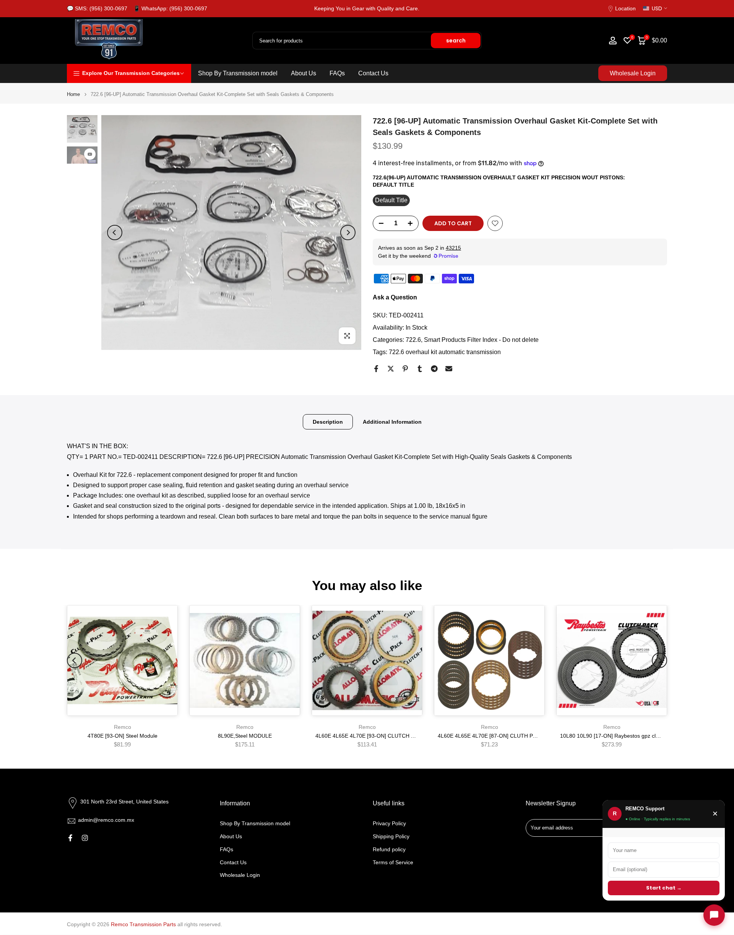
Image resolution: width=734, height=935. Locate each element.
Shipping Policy (391, 836)
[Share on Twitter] (390, 368)
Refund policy (389, 849)
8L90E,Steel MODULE (245, 736)
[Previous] (114, 232)
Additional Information (392, 421)
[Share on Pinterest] (405, 368)
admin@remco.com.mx (106, 820)
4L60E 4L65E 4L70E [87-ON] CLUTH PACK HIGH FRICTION (511, 736)
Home (73, 94)
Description (328, 421)
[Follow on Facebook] (70, 837)
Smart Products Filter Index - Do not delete (481, 340)
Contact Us (373, 73)
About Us (303, 73)
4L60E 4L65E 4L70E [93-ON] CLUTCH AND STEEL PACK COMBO (396, 736)
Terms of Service (393, 862)
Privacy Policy (389, 823)
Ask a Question (395, 297)
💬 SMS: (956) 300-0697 (97, 8)
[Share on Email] (448, 368)
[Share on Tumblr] (419, 368)
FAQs (337, 73)
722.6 (413, 340)
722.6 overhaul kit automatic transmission (445, 352)
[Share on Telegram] (434, 368)
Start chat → (664, 887)
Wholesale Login (633, 73)
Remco (122, 727)
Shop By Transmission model (238, 73)
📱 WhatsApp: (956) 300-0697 (170, 8)
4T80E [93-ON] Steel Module (123, 736)
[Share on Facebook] (376, 368)
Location (625, 8)
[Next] (348, 232)
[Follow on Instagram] (84, 837)
